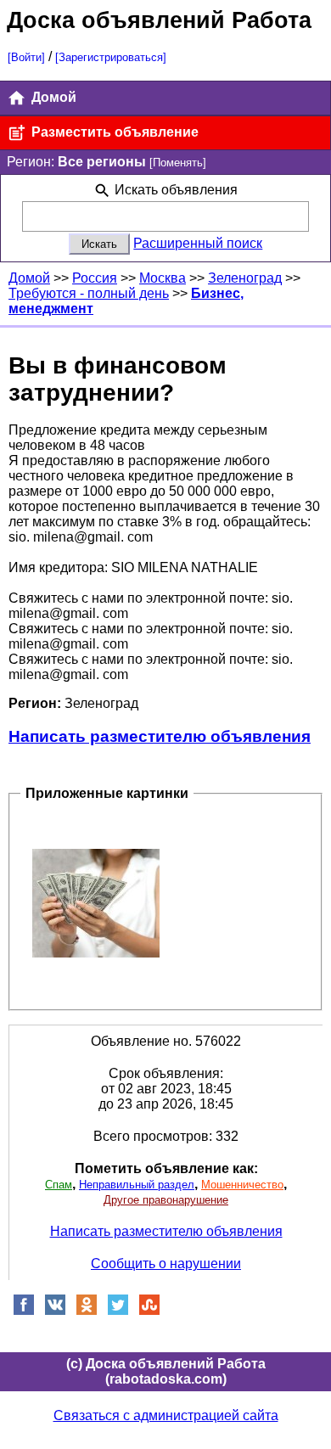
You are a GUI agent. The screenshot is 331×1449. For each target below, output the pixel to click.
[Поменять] (177, 162)
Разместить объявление (113, 132)
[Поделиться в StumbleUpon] (149, 1311)
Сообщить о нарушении (166, 1263)
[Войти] (26, 57)
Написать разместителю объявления (159, 736)
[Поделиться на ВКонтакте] (55, 1311)
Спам (58, 1184)
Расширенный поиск (197, 243)
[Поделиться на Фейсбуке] (24, 1311)
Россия (94, 278)
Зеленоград (245, 278)
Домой (52, 97)
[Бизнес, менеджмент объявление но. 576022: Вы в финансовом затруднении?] (96, 903)
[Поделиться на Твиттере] (118, 1311)
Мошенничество (242, 1184)
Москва (162, 278)
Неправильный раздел (136, 1184)
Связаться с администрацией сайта (165, 1415)
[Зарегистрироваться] (110, 57)
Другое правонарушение (166, 1199)
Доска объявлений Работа (159, 20)
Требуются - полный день (88, 293)
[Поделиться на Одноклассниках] (86, 1311)
